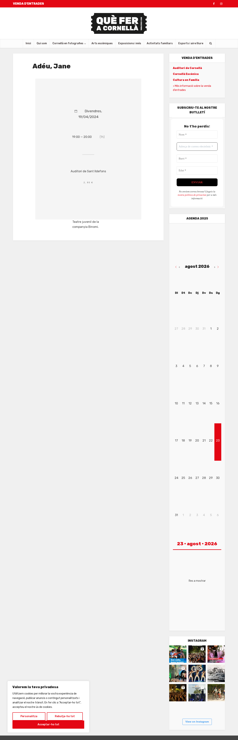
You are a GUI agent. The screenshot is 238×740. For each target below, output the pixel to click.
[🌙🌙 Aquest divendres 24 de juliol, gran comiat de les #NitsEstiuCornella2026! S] (197, 673)
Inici (28, 43)
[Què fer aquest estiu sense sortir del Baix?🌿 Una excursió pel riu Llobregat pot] (216, 692)
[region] (48, 707)
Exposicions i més (129, 43)
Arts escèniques (102, 43)
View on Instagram (197, 721)
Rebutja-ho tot (65, 716)
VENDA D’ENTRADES (28, 3)
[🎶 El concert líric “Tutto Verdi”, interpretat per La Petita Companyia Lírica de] (177, 673)
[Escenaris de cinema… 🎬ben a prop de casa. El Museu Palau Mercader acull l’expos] (216, 673)
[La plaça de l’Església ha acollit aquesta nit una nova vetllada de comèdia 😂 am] (177, 692)
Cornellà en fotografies (67, 43)
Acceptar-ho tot (48, 724)
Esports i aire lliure (190, 43)
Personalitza (28, 716)
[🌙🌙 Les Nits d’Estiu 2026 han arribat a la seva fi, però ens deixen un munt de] (197, 654)
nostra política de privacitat (192, 194)
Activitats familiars (160, 43)
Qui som (42, 43)
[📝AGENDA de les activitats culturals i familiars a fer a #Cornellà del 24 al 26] (216, 654)
